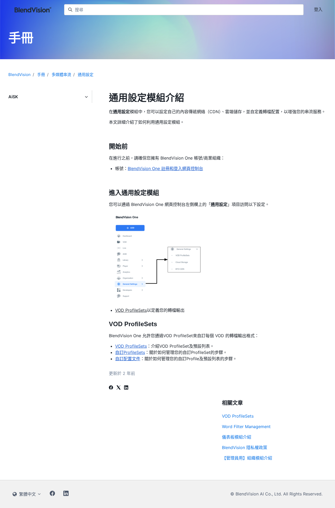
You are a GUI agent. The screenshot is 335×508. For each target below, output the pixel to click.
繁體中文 (27, 494)
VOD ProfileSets (238, 416)
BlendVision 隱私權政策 (244, 447)
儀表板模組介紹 (236, 437)
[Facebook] (111, 388)
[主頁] (33, 10)
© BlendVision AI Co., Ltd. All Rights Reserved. (276, 493)
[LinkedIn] (126, 388)
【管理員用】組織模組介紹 (247, 458)
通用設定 (85, 74)
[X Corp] (118, 388)
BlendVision (19, 74)
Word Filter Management (246, 426)
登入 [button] (318, 9)
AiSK (13, 96)
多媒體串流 (61, 74)
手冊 (41, 74)
